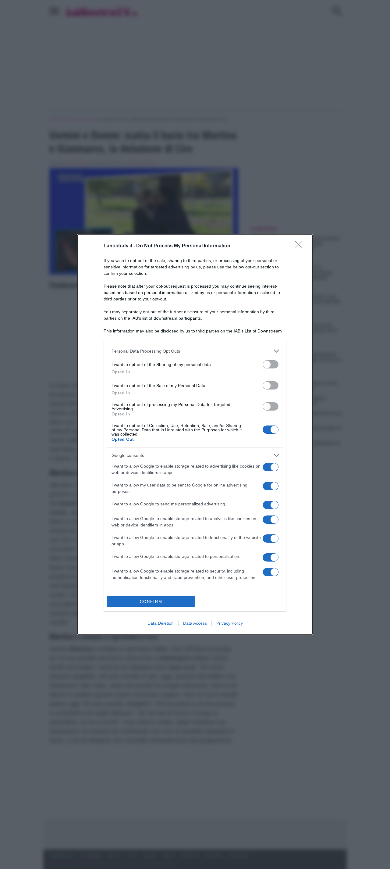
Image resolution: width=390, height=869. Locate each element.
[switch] (270, 364)
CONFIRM (151, 601)
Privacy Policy (229, 623)
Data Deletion (160, 623)
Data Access (195, 623)
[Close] (300, 246)
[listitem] (195, 351)
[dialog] (195, 434)
